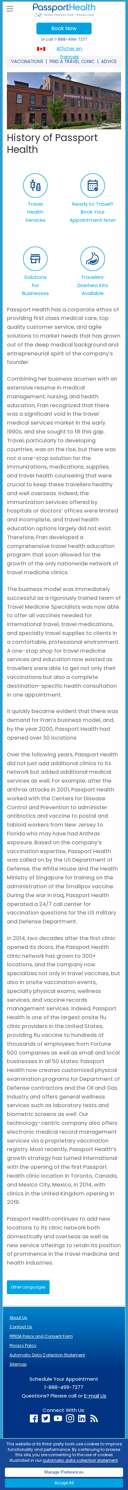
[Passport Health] (64, 15)
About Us (18, 1317)
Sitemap (18, 1364)
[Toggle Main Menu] (10, 9)
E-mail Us (95, 1395)
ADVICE (109, 61)
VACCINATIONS (27, 61)
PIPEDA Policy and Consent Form (41, 1336)
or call (64, 39)
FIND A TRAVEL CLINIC (72, 61)
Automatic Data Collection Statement (47, 1355)
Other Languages (28, 1287)
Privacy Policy (23, 1345)
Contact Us (21, 1327)
